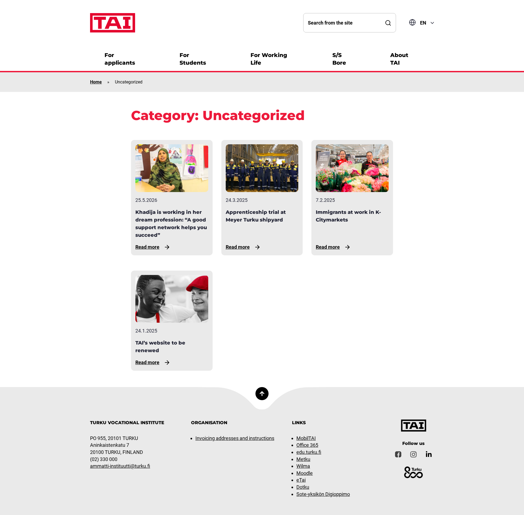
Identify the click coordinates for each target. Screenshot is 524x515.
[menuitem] (125, 58)
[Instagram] (413, 454)
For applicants (120, 59)
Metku (303, 459)
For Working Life (269, 59)
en (423, 23)
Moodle (304, 473)
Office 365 (307, 445)
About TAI (399, 59)
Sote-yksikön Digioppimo (323, 494)
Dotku (302, 487)
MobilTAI (306, 438)
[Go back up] (262, 393)
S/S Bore (339, 59)
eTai (301, 480)
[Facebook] (398, 454)
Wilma (303, 466)
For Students (193, 59)
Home (96, 82)
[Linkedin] (428, 454)
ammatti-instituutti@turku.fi (120, 466)
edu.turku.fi (308, 452)
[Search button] (388, 22)
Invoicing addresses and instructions (234, 438)
